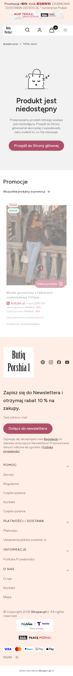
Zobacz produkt (47, 283)
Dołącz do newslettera (28, 428)
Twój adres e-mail (15, 417)
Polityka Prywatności (19, 559)
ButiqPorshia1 (10, 43)
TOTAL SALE (30, 43)
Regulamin (51, 439)
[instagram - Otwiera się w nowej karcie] (50, 362)
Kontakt (9, 502)
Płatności (10, 531)
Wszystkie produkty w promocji (24, 191)
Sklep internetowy (35, 670)
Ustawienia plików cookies (23, 540)
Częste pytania (14, 493)
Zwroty (8, 475)
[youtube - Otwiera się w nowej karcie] (67, 362)
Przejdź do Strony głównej (36, 145)
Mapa (7, 597)
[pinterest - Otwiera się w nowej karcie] (42, 362)
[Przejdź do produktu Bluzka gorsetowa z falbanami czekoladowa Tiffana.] (36, 245)
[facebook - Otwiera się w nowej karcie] (59, 362)
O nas (7, 579)
